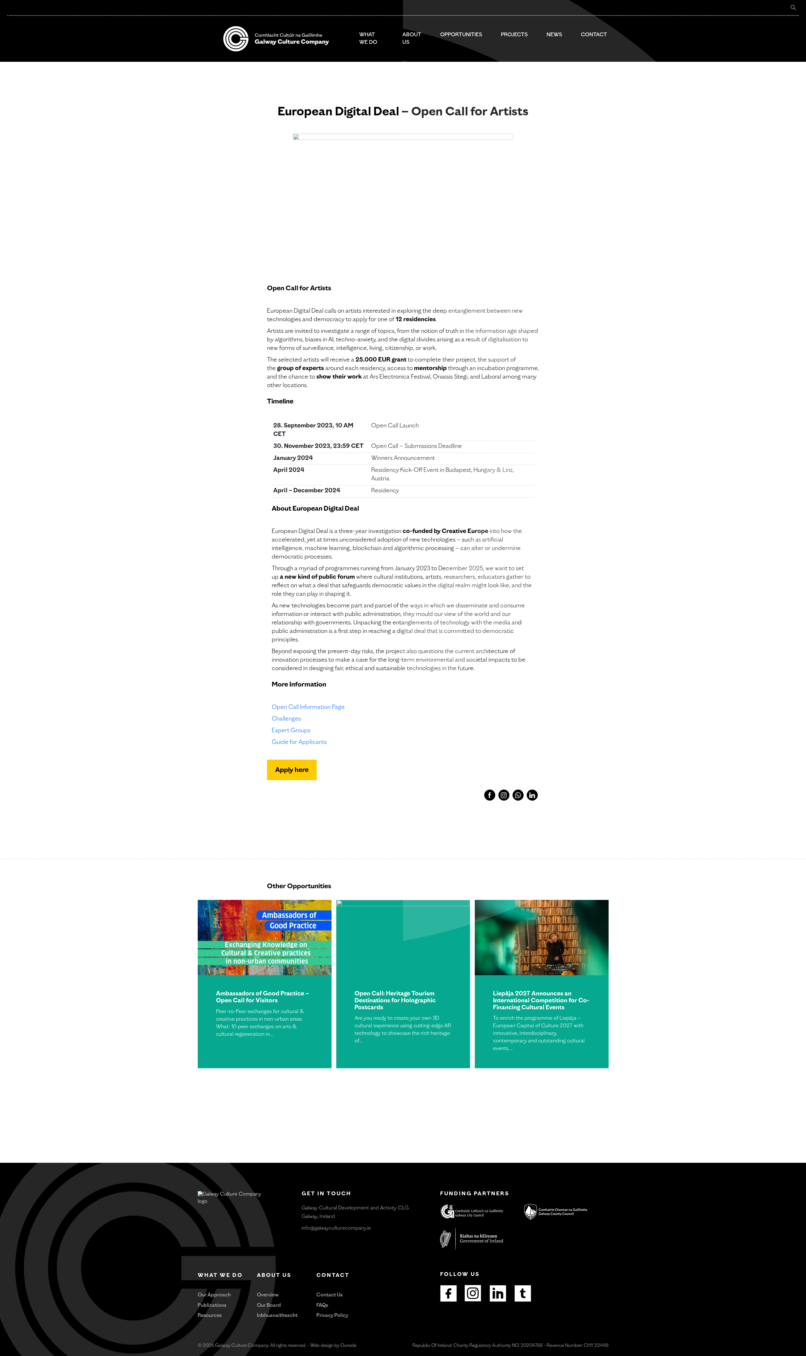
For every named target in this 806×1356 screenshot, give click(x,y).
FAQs (322, 1305)
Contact (594, 35)
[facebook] (448, 1293)
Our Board (269, 1305)
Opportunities (461, 35)
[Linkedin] (498, 1293)
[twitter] (522, 1293)
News (554, 35)
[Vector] (473, 1293)
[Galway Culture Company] (276, 38)
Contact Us (329, 1295)
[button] (793, 7)
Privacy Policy (332, 1315)
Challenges (286, 719)
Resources (210, 1315)
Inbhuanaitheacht (277, 1315)
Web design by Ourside (333, 1345)
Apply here (292, 770)
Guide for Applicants (299, 742)
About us (411, 38)
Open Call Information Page (308, 707)
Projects (514, 35)
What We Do (368, 38)
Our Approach (214, 1295)
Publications (212, 1305)
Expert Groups (291, 731)
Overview (268, 1295)
